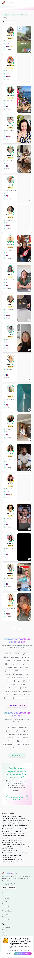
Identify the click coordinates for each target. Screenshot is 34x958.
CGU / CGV (5, 929)
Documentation (6, 932)
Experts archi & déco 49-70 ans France (12, 840)
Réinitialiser (6, 18)
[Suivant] (20, 630)
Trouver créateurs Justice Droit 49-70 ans (13, 844)
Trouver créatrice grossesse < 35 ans (12, 816)
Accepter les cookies (23, 953)
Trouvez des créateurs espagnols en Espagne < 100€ (15, 825)
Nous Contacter (6, 927)
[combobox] (8, 22)
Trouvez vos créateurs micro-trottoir (11, 855)
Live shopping (6, 898)
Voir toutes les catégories (16, 705)
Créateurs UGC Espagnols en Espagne (12, 823)
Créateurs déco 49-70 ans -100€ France (13, 835)
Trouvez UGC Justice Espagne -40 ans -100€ (14, 828)
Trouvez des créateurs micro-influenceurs (13, 850)
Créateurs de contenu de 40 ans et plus (12, 859)
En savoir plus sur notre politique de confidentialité (17, 950)
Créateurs (4, 896)
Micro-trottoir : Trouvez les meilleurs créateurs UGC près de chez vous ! (16, 847)
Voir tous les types (16, 755)
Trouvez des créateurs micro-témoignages (13, 852)
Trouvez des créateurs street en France (12, 861)
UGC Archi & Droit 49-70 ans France (11, 838)
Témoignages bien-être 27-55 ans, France (13, 818)
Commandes (5, 906)
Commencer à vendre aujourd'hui (16, 798)
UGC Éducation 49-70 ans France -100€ (13, 833)
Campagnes (5, 904)
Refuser (8, 953)
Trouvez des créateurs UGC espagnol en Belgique (15, 820)
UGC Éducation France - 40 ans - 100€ (12, 831)
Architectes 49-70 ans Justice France (12, 842)
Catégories (5, 901)
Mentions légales (6, 935)
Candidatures (5, 917)
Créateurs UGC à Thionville (9, 857)
